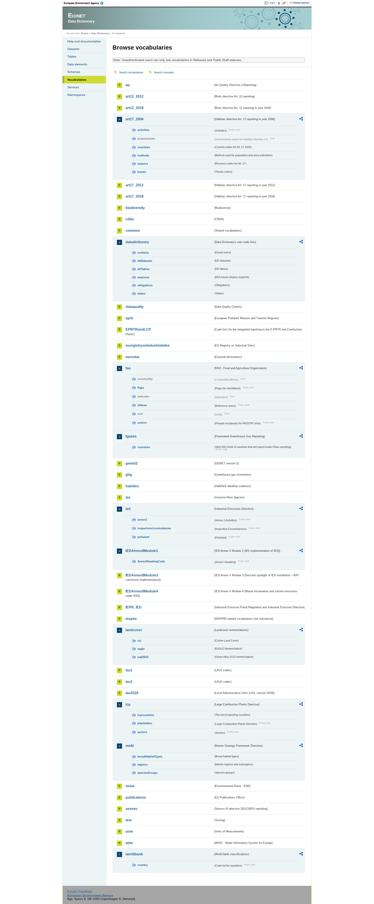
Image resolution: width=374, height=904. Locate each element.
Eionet (84, 33)
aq (128, 85)
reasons (142, 163)
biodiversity (135, 208)
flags (140, 387)
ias (128, 497)
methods (143, 155)
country (142, 865)
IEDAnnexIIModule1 (142, 551)
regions (142, 764)
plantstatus (144, 723)
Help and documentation (84, 41)
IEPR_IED (134, 607)
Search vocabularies (131, 72)
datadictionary (137, 242)
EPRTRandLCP (138, 329)
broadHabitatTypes (149, 756)
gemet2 (132, 463)
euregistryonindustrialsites (148, 345)
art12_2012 (134, 96)
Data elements (77, 64)
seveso (131, 809)
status (141, 293)
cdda (130, 219)
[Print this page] (279, 3)
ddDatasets (144, 260)
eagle (141, 648)
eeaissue (143, 277)
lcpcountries (145, 715)
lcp (128, 704)
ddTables (143, 269)
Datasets (73, 49)
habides (132, 486)
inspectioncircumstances (154, 528)
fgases (131, 436)
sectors (142, 732)
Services (73, 87)
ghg (129, 474)
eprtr (129, 318)
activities (143, 130)
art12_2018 (134, 108)
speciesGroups (147, 772)
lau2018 (132, 693)
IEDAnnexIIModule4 (142, 591)
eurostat (132, 357)
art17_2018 (134, 196)
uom (129, 831)
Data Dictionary (100, 33)
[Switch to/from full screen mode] (285, 3)
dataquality (135, 307)
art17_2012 (134, 185)
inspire (131, 619)
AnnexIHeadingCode (151, 561)
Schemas (73, 72)
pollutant (143, 537)
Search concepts (164, 72)
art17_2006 (134, 119)
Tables (71, 56)
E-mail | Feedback (79, 891)
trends (141, 172)
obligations (145, 285)
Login (271, 3)
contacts (143, 252)
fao (128, 368)
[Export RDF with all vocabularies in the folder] (301, 119)
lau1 (129, 670)
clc (139, 640)
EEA (85, 3)
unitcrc (142, 422)
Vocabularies (76, 79)
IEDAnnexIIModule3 (142, 575)
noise (130, 786)
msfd (130, 746)
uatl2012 (142, 657)
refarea (142, 405)
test (129, 820)
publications (136, 797)
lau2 (129, 682)
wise (129, 843)
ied (128, 509)
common (133, 230)
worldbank (134, 854)
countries (143, 147)
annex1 (142, 519)
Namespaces (76, 95)
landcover (134, 630)
